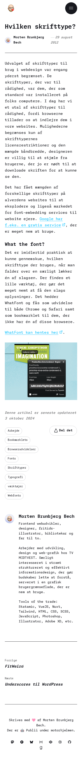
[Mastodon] (13, 743)
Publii (32, 730)
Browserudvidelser (22, 449)
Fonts (12, 458)
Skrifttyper (17, 468)
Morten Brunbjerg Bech (28, 40)
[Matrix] (42, 743)
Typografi (15, 477)
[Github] (69, 743)
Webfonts (14, 495)
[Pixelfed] (23, 743)
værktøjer (15, 486)
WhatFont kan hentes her (31, 333)
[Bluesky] (32, 743)
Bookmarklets (18, 440)
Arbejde (13, 431)
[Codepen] (51, 743)
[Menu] (71, 8)
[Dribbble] (61, 743)
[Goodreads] (41, 748)
